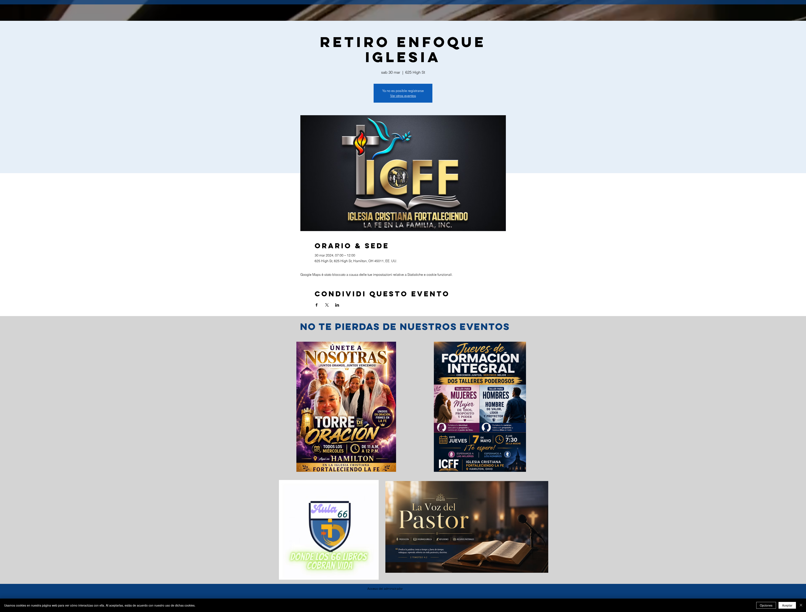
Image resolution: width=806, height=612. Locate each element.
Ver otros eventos (403, 96)
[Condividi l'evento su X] (327, 305)
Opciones (766, 605)
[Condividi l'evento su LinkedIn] (337, 305)
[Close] (800, 605)
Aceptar (787, 605)
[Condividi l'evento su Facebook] (317, 305)
